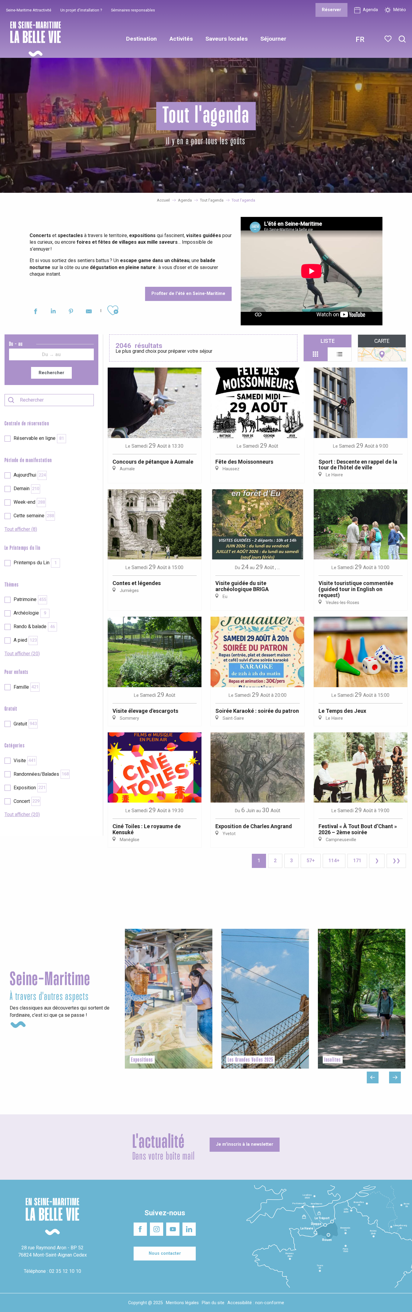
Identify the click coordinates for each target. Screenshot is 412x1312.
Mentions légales (182, 1302)
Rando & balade (34, 626)
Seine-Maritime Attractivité (28, 10)
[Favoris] (388, 39)
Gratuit (25, 724)
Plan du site (213, 1302)
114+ (334, 860)
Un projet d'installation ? (81, 10)
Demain (26, 488)
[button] (402, 39)
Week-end (29, 502)
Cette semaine (34, 515)
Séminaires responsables (133, 10)
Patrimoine (30, 599)
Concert (27, 801)
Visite (25, 760)
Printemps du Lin (35, 562)
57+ (310, 860)
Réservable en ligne (39, 438)
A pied (25, 640)
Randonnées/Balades (41, 774)
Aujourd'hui (30, 475)
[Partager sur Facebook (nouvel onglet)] (35, 312)
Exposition (30, 788)
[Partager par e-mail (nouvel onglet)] (89, 312)
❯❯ (396, 860)
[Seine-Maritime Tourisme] (33, 39)
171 (357, 860)
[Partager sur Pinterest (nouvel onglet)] (71, 312)
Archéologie (30, 613)
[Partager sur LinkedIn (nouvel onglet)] (53, 312)
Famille (26, 687)
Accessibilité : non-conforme (255, 1302)
